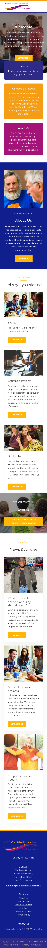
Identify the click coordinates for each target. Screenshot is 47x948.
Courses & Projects (23, 88)
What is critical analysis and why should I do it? (19, 602)
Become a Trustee (23, 905)
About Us (23, 128)
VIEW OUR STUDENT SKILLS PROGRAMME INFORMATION (23, 521)
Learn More (24, 58)
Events (24, 66)
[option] (23, 43)
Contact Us (23, 901)
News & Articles (23, 911)
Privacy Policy (23, 915)
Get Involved (16, 456)
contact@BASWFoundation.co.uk (23, 885)
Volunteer (23, 908)
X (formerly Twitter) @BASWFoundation (23, 929)
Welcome (23, 27)
